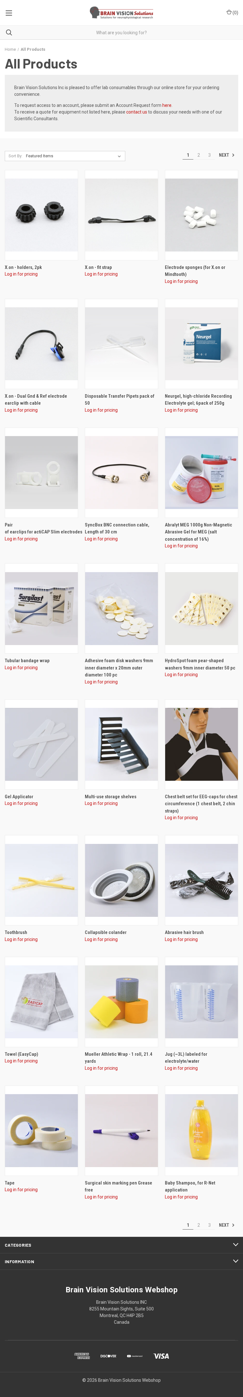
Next (224, 154)
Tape (10, 1183)
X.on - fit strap (98, 267)
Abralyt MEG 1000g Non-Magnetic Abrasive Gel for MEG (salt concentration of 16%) (198, 532)
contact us (136, 111)
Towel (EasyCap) (21, 1054)
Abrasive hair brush (184, 932)
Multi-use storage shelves (110, 797)
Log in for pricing (21, 274)
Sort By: (15, 155)
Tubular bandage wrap (27, 660)
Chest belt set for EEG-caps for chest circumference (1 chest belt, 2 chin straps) (201, 804)
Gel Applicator (19, 797)
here (166, 105)
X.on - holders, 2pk (23, 267)
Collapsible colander (106, 932)
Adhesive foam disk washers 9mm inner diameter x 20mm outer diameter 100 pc (119, 668)
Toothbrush (16, 932)
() (235, 12)
